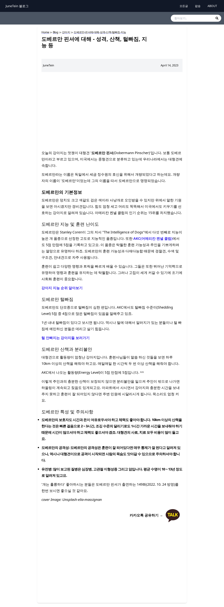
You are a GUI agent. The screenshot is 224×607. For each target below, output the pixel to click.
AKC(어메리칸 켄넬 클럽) (153, 238)
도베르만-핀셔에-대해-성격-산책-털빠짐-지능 (100, 32)
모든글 (184, 6)
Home (45, 32)
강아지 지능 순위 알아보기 (62, 287)
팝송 (198, 6)
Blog (55, 32)
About (212, 6)
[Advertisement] (111, 111)
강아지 (66, 32)
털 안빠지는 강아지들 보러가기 (65, 337)
